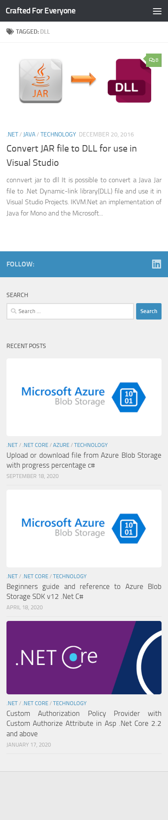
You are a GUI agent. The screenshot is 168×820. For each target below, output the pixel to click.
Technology (58, 134)
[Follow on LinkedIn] (156, 264)
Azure (61, 445)
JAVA (29, 134)
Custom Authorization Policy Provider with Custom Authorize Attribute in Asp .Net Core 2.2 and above (84, 723)
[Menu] (157, 11)
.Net (12, 134)
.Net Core (35, 445)
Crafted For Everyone (40, 11)
